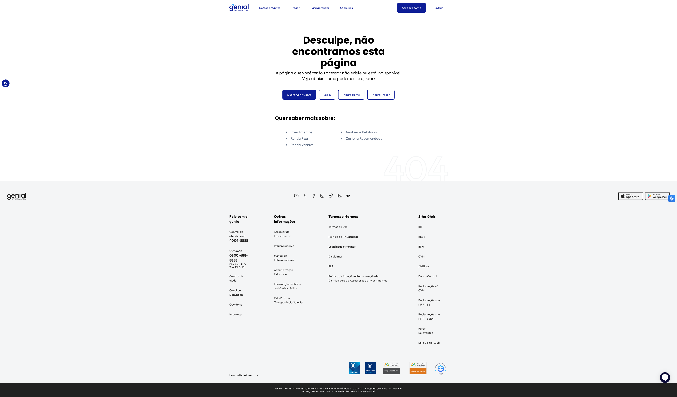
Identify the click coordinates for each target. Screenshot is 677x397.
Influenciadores (284, 246)
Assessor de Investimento (282, 234)
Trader (295, 8)
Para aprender (320, 8)
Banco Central (427, 276)
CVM (421, 256)
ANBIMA (423, 266)
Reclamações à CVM (428, 288)
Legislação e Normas (342, 246)
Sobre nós (346, 8)
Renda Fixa (299, 138)
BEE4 (421, 236)
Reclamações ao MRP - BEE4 (429, 316)
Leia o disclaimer (240, 375)
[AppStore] (630, 196)
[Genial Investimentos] (239, 7)
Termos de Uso (338, 227)
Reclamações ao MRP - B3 (429, 302)
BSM (421, 246)
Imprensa (235, 314)
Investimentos (301, 132)
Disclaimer (335, 256)
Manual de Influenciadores (284, 258)
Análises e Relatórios (362, 132)
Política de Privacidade (343, 236)
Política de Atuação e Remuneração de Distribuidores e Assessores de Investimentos (357, 278)
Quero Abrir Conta (299, 94)
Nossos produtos (269, 8)
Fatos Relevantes (425, 330)
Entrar (439, 8)
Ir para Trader (381, 94)
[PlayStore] (657, 196)
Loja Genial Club (429, 342)
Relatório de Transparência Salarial (288, 300)
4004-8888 (238, 240)
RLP (331, 266)
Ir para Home (351, 94)
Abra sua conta (411, 8)
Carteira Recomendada (364, 138)
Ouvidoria (235, 304)
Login (327, 94)
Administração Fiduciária (283, 272)
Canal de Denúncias (236, 292)
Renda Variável (302, 145)
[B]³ (420, 227)
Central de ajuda (236, 278)
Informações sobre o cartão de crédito (287, 286)
